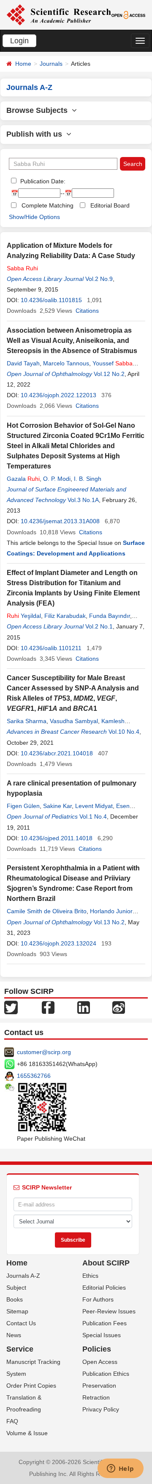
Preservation (99, 1385)
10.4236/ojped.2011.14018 (56, 838)
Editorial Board (110, 205)
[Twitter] (11, 1007)
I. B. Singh (87, 478)
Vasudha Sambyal (74, 721)
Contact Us (21, 1323)
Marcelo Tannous (66, 363)
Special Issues (101, 1335)
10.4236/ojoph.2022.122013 (58, 395)
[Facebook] (48, 1007)
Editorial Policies (104, 1287)
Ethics (90, 1275)
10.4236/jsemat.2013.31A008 (60, 521)
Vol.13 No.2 (109, 922)
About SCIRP (106, 1263)
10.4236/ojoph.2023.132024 (58, 943)
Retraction (96, 1397)
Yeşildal (24, 615)
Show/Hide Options (34, 216)
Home (23, 63)
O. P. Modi (57, 478)
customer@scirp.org (44, 1052)
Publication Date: (42, 181)
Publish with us (36, 134)
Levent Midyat (94, 805)
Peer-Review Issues (109, 1311)
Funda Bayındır (109, 615)
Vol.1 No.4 (93, 816)
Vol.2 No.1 (99, 626)
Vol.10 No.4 (124, 731)
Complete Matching (47, 205)
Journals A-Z (23, 1275)
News (13, 1335)
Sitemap (17, 1311)
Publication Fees (104, 1323)
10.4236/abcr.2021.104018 (57, 753)
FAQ (12, 1421)
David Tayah (23, 363)
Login (19, 40)
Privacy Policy (100, 1409)
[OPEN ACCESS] (128, 14)
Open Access (99, 1361)
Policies (96, 1349)
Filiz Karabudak (65, 615)
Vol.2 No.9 (99, 278)
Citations (87, 310)
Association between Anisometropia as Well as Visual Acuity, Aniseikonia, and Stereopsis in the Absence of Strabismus (72, 340)
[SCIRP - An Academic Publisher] (58, 14)
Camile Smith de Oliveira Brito (47, 911)
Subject (16, 1287)
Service (19, 1349)
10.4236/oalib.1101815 (51, 300)
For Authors (98, 1299)
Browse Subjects (39, 110)
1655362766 (34, 1075)
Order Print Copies (31, 1385)
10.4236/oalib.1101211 (51, 648)
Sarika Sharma (26, 721)
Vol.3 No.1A (83, 500)
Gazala (23, 478)
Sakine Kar (57, 805)
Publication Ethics (105, 1373)
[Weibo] (118, 1007)
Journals (51, 63)
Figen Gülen (23, 805)
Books (14, 1299)
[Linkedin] (83, 1007)
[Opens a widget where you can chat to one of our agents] (120, 1469)
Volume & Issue (27, 1433)
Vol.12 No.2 (109, 373)
